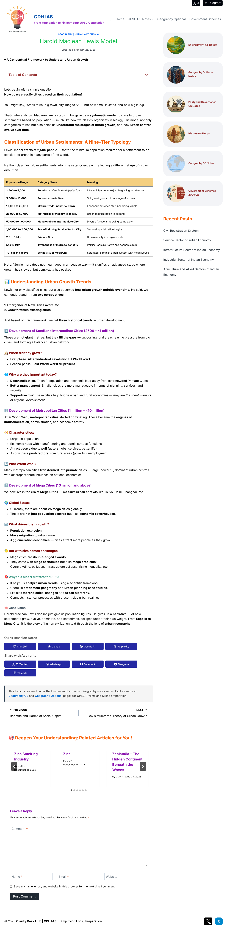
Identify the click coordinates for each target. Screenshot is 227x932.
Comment (20, 828)
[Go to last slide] (14, 766)
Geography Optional (171, 19)
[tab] (71, 790)
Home (120, 19)
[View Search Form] (109, 19)
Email (64, 876)
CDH (20, 766)
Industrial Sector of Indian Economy (188, 259)
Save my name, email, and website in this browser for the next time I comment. (64, 886)
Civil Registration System (181, 230)
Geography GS (18, 695)
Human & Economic (87, 34)
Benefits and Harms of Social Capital (36, 713)
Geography (65, 34)
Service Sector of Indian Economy (187, 240)
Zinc (67, 754)
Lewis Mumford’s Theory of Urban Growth (117, 713)
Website (111, 876)
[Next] (143, 766)
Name (17, 876)
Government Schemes (205, 19)
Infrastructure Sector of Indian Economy (191, 250)
